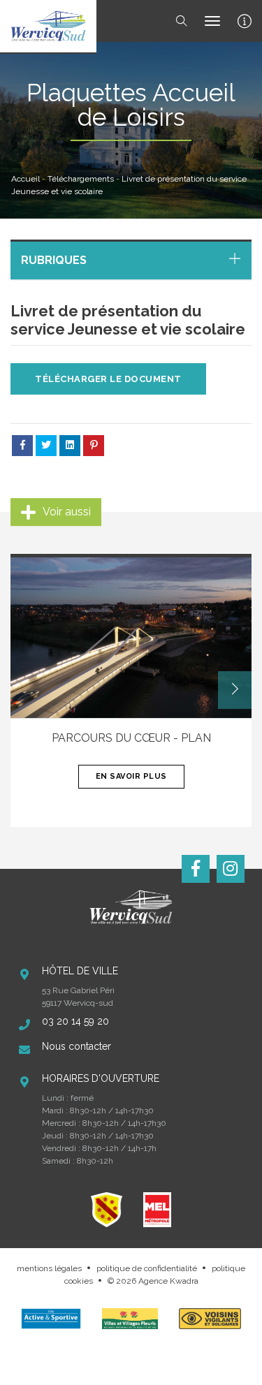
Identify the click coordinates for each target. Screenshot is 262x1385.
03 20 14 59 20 (75, 1021)
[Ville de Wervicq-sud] (48, 26)
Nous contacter (76, 1046)
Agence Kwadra (168, 1281)
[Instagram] (231, 869)
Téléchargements (81, 179)
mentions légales (49, 1268)
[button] (235, 690)
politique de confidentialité (146, 1268)
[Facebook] (196, 869)
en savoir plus (131, 776)
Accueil (25, 179)
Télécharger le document (108, 379)
